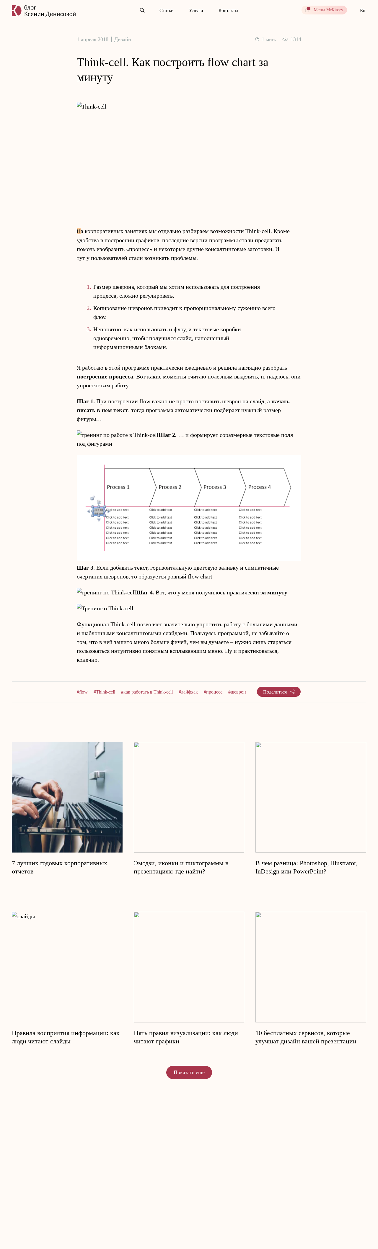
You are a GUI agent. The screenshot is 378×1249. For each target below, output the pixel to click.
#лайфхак (188, 691)
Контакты (228, 10)
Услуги (196, 10)
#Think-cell (104, 691)
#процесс (213, 691)
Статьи (166, 10)
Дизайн (122, 39)
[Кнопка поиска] (142, 11)
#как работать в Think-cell (147, 691)
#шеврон (237, 691)
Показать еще (189, 1072)
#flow (82, 691)
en (362, 10)
